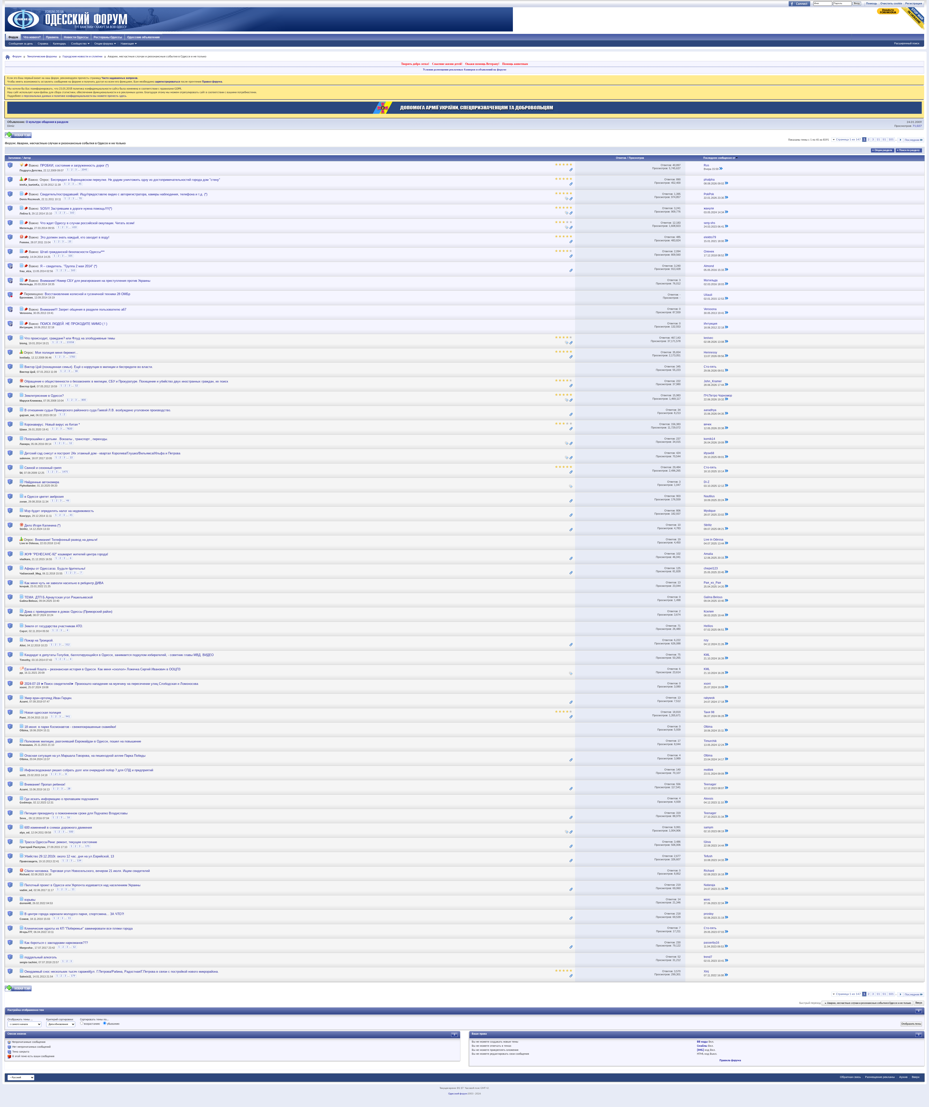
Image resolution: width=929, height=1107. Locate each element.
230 (678, 942)
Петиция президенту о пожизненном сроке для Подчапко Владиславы (75, 813)
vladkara (25, 559)
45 (80, 184)
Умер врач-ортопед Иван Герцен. (48, 698)
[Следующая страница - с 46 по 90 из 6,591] (900, 140)
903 (678, 496)
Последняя (912, 140)
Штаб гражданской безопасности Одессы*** (72, 252)
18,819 (677, 711)
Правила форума (730, 1060)
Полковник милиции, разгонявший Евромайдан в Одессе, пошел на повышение (82, 741)
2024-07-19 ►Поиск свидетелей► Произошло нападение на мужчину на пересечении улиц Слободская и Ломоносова (111, 684)
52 (679, 956)
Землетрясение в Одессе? (44, 395)
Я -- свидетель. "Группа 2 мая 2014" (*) (68, 266)
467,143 (676, 337)
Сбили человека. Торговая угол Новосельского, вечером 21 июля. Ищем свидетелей (87, 871)
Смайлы (702, 1046)
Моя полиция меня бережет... (56, 352)
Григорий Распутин (32, 847)
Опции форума (103, 43)
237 (678, 438)
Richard (25, 874)
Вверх (918, 1003)
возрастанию (91, 1024)
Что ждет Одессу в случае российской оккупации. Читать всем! (87, 223)
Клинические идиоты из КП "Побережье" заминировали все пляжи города (78, 928)
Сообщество (79, 43)
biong (23, 343)
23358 (70, 342)
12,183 (677, 222)
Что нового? (32, 37)
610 (74, 227)
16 (68, 817)
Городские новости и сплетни (82, 56)
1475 (65, 472)
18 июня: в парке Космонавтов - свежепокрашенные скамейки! (70, 727)
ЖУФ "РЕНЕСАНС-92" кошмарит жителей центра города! (66, 554)
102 (678, 553)
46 (67, 500)
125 (678, 568)
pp (21, 672)
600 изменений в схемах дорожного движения (58, 827)
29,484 (677, 467)
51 (884, 139)
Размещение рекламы (880, 1077)
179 (73, 976)
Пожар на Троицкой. (38, 640)
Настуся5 (25, 615)
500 (71, 832)
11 (878, 139)
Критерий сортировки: (59, 1019)
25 (69, 241)
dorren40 (25, 903)
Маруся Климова (31, 400)
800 (84, 400)
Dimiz (10, 126)
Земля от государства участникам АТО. (53, 626)
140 (678, 769)
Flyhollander (28, 485)
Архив (903, 1077)
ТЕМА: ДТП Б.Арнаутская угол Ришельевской (58, 597)
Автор (27, 158)
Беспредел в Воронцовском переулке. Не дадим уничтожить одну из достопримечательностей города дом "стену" (135, 180)
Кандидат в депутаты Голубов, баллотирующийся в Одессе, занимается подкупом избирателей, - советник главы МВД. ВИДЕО (119, 655)
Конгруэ (25, 515)
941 (68, 716)
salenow (25, 458)
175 (87, 846)
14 (679, 899)
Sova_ (23, 818)
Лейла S (25, 213)
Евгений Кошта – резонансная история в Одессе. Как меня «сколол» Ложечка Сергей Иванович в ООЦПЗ (102, 669)
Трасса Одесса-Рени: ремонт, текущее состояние (60, 842)
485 (678, 237)
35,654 (677, 352)
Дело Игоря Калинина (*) (42, 525)
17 (679, 740)
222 (678, 381)
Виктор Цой (27, 372)
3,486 (677, 841)
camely (24, 256)
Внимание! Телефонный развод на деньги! (66, 540)
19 (679, 539)
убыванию (113, 1024)
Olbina (24, 730)
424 (678, 452)
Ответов (621, 158)
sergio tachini (28, 962)
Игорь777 (26, 932)
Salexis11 (25, 976)
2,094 (677, 251)
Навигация (127, 43)
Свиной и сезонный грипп (42, 468)
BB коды (702, 1041)
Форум (13, 37)
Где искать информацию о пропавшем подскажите (61, 799)
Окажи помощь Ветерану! (482, 64)
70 (80, 198)
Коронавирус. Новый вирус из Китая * (52, 424)
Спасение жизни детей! (447, 64)
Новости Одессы (76, 37)
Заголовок (14, 158)
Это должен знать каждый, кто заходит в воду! (74, 237)
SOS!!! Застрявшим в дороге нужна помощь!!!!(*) (76, 208)
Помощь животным (515, 64)
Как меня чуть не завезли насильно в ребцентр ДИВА (64, 583)
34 (679, 409)
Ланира (25, 444)
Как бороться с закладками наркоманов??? (56, 943)
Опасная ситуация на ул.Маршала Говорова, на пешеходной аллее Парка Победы (84, 755)
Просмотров (636, 158)
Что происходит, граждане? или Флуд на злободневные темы (69, 338)
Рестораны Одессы (108, 37)
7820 (69, 429)
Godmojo (26, 802)
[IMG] (700, 1050)
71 (679, 625)
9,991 (677, 827)
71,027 (917, 126)
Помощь (871, 3)
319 (678, 812)
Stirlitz (24, 528)
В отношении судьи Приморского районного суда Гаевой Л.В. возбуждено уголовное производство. (97, 410)
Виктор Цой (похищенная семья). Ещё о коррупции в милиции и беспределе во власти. (88, 367)
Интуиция (26, 327)
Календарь (59, 43)
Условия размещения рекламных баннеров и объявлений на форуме (464, 69)
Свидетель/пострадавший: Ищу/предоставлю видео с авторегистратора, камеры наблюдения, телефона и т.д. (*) (123, 194)
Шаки (23, 429)
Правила (52, 37)
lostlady (25, 357)
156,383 (676, 424)
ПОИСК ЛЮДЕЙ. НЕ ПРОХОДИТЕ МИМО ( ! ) (73, 324)
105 (70, 256)
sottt (23, 775)
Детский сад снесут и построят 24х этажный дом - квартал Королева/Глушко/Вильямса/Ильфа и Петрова (102, 453)
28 (68, 788)
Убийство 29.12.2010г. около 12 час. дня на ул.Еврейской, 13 (69, 856)
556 (678, 784)
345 (678, 366)
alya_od (25, 832)
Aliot (23, 645)
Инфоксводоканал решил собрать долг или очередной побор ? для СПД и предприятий (88, 770)
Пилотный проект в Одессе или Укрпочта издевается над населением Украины (82, 885)
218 (678, 913)
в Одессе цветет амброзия (44, 496)
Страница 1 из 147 (848, 139)
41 (71, 515)
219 (678, 884)
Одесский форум (457, 1093)
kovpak (24, 586)
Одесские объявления (143, 37)
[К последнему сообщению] (721, 169)
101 (891, 139)
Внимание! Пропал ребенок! (44, 784)
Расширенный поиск (906, 43)
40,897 (677, 165)
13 (679, 582)
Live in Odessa (29, 543)
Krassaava (26, 744)
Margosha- (26, 947)
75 (679, 654)
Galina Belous (28, 600)
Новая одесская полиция (42, 712)
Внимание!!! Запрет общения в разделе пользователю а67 (83, 309)
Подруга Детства (31, 170)
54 (21, 472)
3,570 (677, 971)
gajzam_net (27, 415)
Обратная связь (850, 1077)
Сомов (24, 919)
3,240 (677, 265)
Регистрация (913, 3)
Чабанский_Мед (30, 573)
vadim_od (26, 890)
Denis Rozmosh (30, 199)
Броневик (26, 297)
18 (76, 371)
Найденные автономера (41, 482)
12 (76, 385)
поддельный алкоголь (40, 957)
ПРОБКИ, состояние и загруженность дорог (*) (74, 165)
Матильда (26, 228)
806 (678, 510)
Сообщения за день (21, 43)
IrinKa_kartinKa (29, 184)
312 (67, 644)
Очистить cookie (891, 3)
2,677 (677, 856)
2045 (84, 169)
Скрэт (23, 631)
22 (71, 457)
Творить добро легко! (415, 64)
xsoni (23, 687)
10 (679, 524)
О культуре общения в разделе (47, 122)
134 (79, 860)
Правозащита (28, 861)
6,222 (677, 640)
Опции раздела (883, 150)
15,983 (677, 395)
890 (678, 179)
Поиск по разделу (909, 150)
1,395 (677, 193)
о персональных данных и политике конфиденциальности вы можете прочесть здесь (74, 96)
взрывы (29, 899)
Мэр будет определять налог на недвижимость (59, 511)
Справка (43, 43)
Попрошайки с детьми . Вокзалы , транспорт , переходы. (66, 439)
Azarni (24, 701)
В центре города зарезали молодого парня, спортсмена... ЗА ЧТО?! (74, 914)
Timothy (25, 659)
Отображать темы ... (20, 1019)
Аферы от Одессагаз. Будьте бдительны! (54, 568)
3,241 (677, 208)
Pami (23, 717)
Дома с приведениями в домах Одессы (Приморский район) (68, 611)
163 (72, 213)
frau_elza (25, 271)
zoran (23, 501)
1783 (72, 357)
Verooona (26, 313)
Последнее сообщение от (719, 158)
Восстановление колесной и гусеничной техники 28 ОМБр (87, 294)
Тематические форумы (42, 56)
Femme (24, 242)
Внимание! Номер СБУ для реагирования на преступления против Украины (95, 280)
